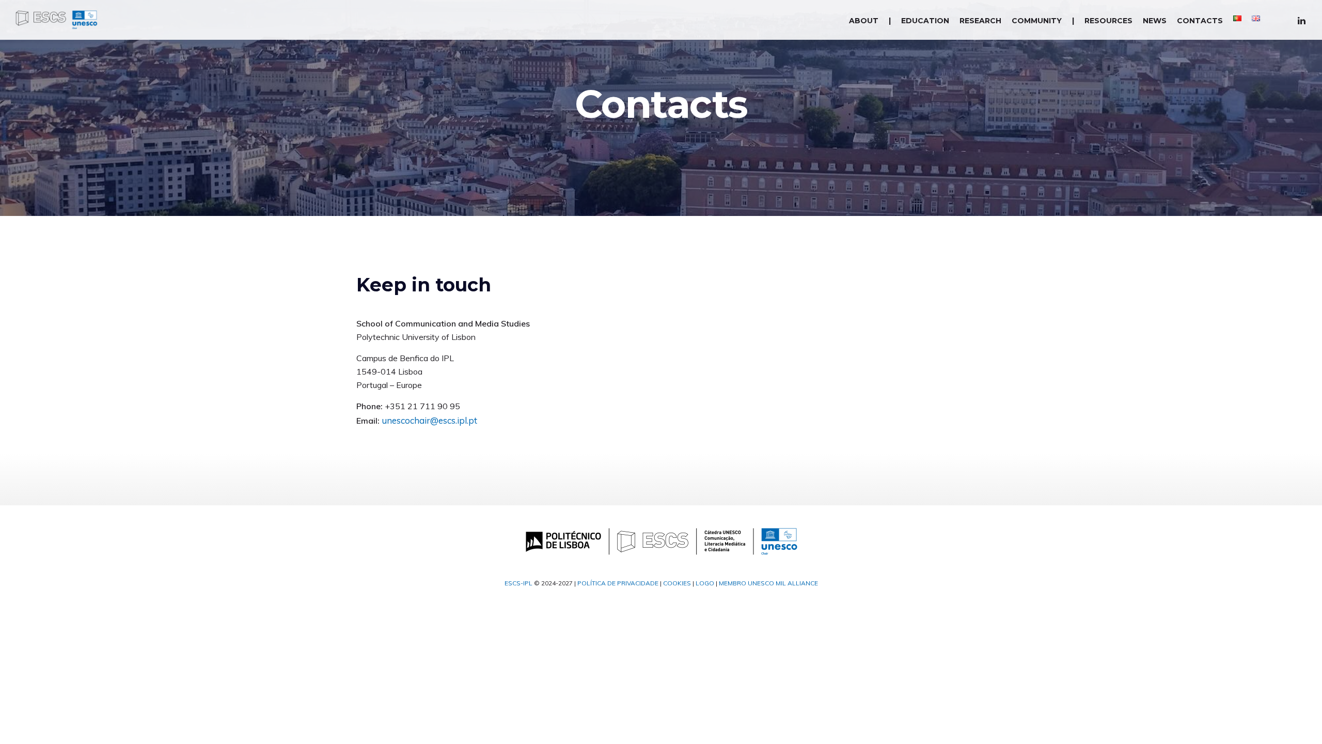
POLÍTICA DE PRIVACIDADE (617, 583)
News (1155, 20)
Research (980, 20)
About (863, 20)
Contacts (1200, 20)
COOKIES (677, 583)
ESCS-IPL (518, 583)
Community (1037, 20)
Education (925, 20)
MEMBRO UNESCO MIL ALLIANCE (768, 583)
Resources (1108, 20)
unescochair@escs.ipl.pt (429, 420)
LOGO (705, 583)
